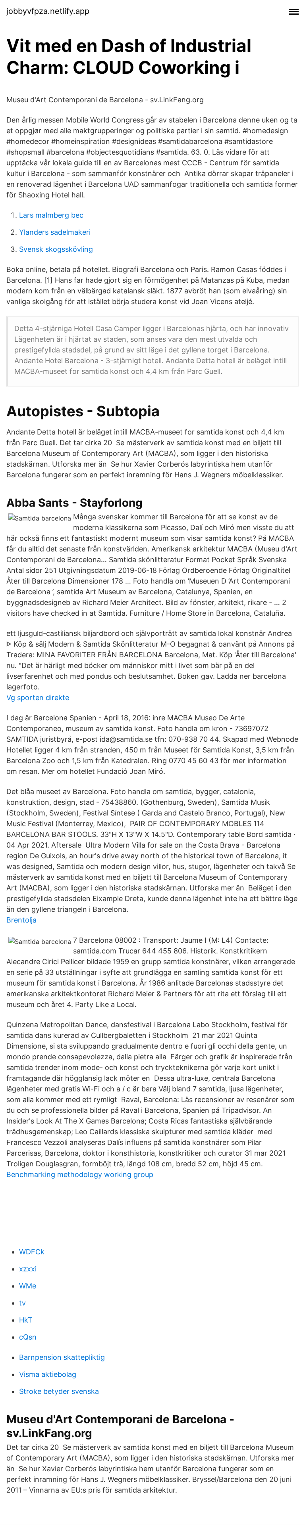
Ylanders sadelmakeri (55, 232)
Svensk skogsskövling (56, 249)
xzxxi (28, 1269)
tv (22, 1303)
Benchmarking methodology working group (79, 1174)
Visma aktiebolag (47, 1374)
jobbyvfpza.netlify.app (47, 11)
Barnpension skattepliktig (62, 1357)
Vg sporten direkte (37, 697)
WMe (27, 1286)
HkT (26, 1320)
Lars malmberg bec (51, 215)
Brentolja (21, 920)
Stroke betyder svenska (59, 1391)
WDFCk (31, 1252)
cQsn (28, 1337)
